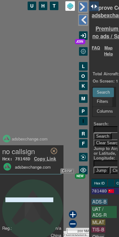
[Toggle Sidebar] (83, 7)
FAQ (96, 48)
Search (103, 92)
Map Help (108, 51)
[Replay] (83, 157)
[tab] (103, 92)
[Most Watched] (83, 170)
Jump (101, 170)
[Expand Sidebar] (83, 20)
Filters (102, 101)
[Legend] (70, 6)
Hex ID (99, 183)
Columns (105, 111)
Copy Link (45, 158)
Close (67, 171)
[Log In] (83, 35)
